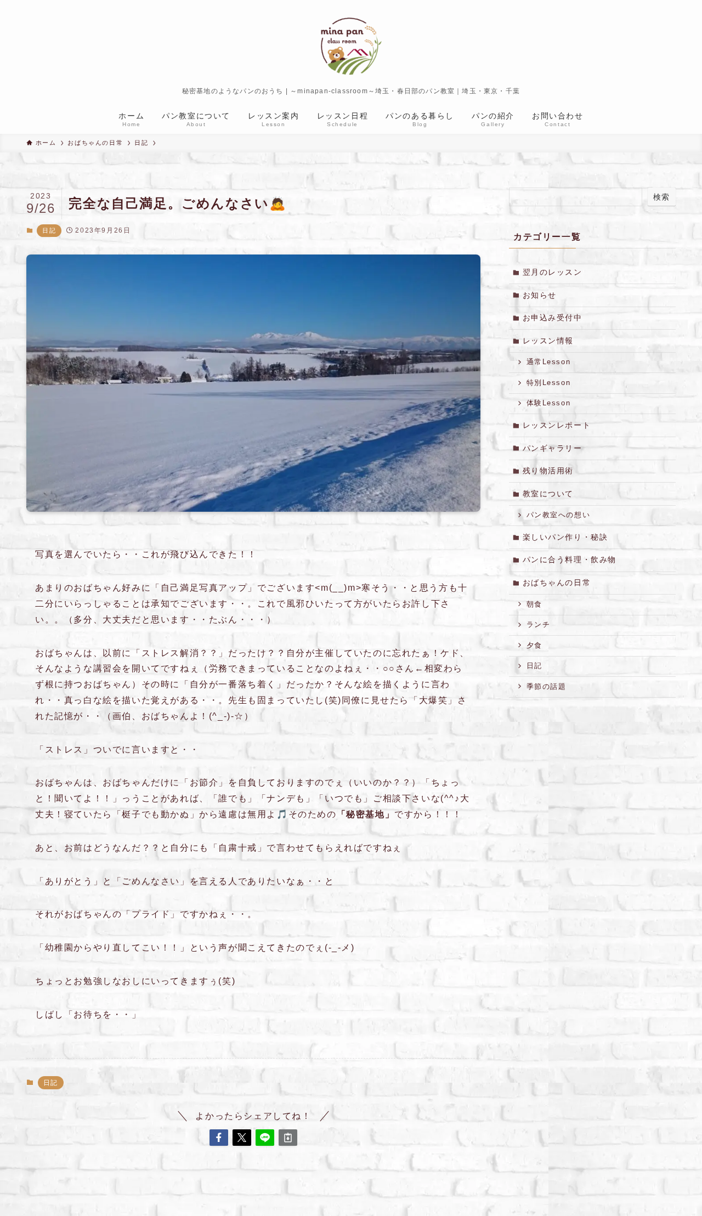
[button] (219, 1137)
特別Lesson (548, 383)
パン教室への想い (558, 515)
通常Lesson (548, 362)
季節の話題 (546, 687)
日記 (49, 230)
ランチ (538, 625)
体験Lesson (548, 403)
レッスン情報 (548, 340)
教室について (548, 493)
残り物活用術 (548, 470)
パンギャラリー (552, 448)
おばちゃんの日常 (557, 582)
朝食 (534, 604)
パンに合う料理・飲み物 (570, 559)
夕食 (534, 645)
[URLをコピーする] (288, 1137)
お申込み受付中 (552, 317)
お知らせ (540, 295)
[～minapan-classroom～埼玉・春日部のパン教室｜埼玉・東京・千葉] (351, 46)
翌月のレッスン (552, 272)
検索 (661, 197)
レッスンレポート (557, 425)
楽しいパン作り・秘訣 (565, 537)
